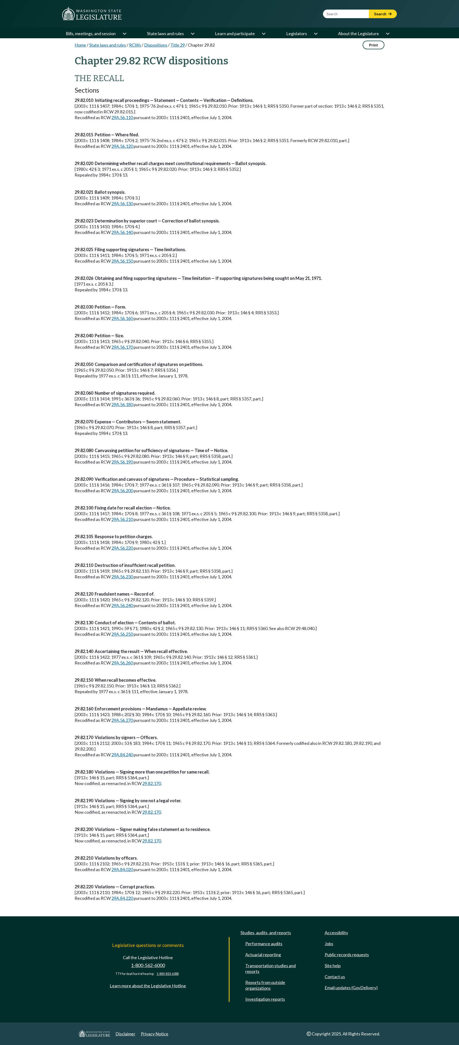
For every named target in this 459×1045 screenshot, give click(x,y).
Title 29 (177, 45)
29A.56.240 (122, 605)
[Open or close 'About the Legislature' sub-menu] (387, 33)
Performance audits (263, 943)
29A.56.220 (122, 548)
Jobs (329, 943)
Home (80, 45)
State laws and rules (165, 33)
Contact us (335, 976)
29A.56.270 (122, 720)
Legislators (296, 33)
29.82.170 (151, 783)
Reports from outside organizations (265, 985)
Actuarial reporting (263, 954)
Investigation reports (265, 999)
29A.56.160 (122, 318)
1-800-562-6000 (148, 965)
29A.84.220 (122, 898)
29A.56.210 (122, 519)
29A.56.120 (122, 146)
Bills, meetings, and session (91, 33)
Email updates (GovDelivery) (351, 987)
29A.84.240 (122, 754)
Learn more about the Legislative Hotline (148, 985)
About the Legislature (358, 33)
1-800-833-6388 (168, 974)
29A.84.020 (122, 869)
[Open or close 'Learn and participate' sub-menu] (263, 33)
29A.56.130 (122, 203)
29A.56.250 (122, 634)
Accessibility (336, 932)
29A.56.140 (122, 232)
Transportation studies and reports (270, 968)
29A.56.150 (122, 261)
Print (373, 45)
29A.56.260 (122, 662)
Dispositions (155, 45)
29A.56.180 (122, 404)
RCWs (135, 45)
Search (380, 13)
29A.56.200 (122, 490)
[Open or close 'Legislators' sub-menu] (315, 33)
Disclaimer (125, 1033)
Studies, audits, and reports (265, 932)
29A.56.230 (122, 576)
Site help (333, 965)
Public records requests (347, 954)
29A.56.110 (122, 117)
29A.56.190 (122, 461)
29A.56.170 (122, 347)
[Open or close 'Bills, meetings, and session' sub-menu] (124, 33)
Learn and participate (235, 33)
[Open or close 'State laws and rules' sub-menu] (192, 33)
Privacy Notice (154, 1033)
